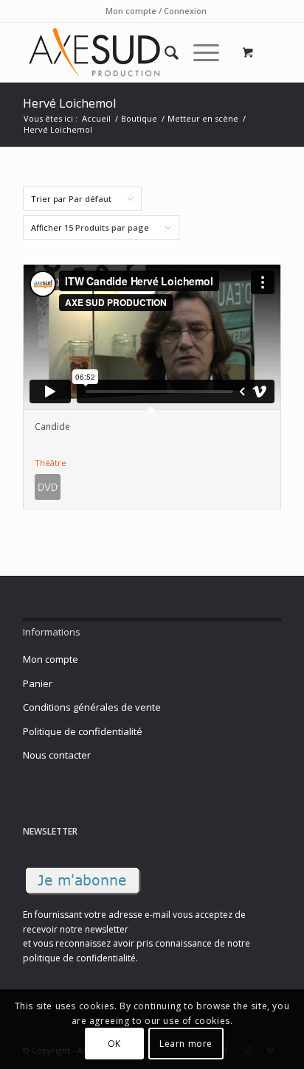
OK (114, 1043)
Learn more (186, 1043)
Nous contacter (57, 755)
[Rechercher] (164, 52)
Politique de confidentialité (82, 731)
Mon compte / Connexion (156, 10)
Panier (37, 683)
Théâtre (50, 462)
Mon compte (50, 659)
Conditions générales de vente (92, 707)
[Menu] (199, 52)
